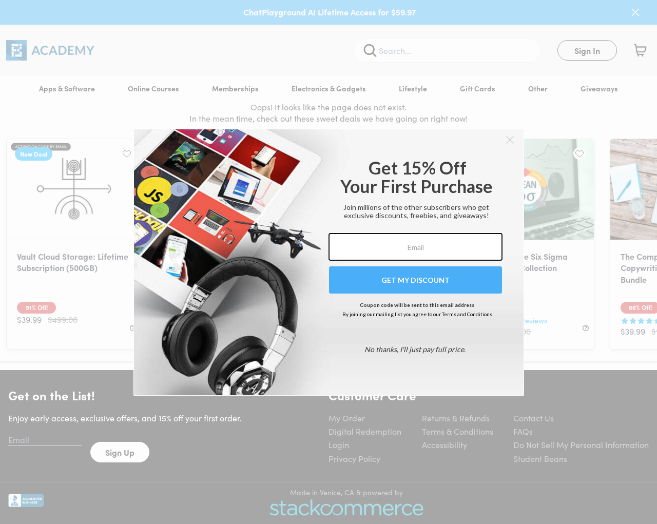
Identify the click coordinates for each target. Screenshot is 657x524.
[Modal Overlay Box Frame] (328, 262)
